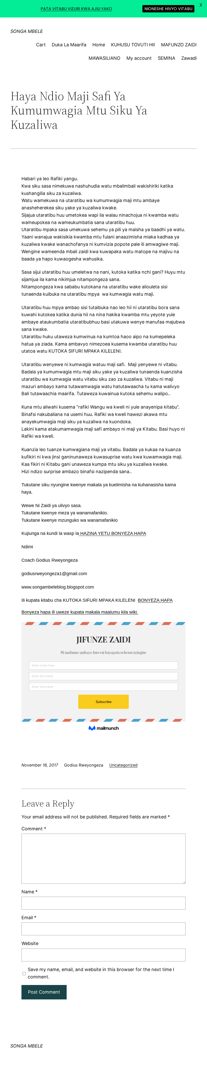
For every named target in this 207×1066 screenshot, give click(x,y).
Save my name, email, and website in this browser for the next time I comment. (101, 973)
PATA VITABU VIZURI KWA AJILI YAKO (76, 9)
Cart (41, 44)
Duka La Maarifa (69, 44)
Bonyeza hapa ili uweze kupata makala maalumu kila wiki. (79, 612)
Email (28, 917)
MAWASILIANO (104, 58)
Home (98, 44)
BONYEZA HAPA (155, 600)
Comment (33, 828)
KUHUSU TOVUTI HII (133, 44)
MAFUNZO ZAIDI (179, 44)
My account (139, 58)
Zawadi (189, 58)
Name (29, 891)
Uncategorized (123, 765)
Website (29, 943)
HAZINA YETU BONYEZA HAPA (112, 533)
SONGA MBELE (26, 31)
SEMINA (166, 58)
